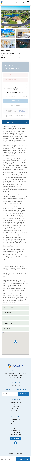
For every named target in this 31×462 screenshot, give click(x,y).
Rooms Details (9, 307)
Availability (8, 318)
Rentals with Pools (15, 430)
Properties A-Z (15, 419)
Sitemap (15, 413)
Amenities (7, 313)
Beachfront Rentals (15, 426)
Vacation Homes (15, 424)
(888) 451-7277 (15, 385)
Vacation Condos (15, 422)
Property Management (15, 402)
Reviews (7, 328)
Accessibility (15, 409)
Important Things (10, 323)
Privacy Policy (15, 411)
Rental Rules (15, 406)
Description (8, 122)
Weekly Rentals (15, 432)
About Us (15, 404)
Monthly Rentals (16, 434)
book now (22, 459)
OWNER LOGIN (15, 438)
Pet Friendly (15, 428)
